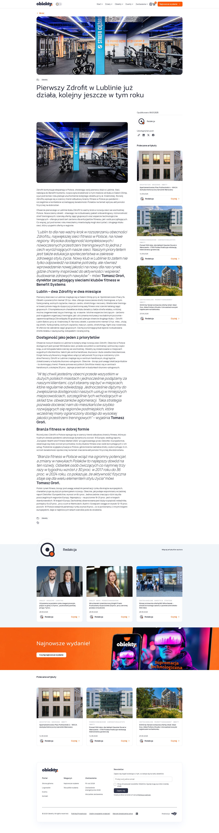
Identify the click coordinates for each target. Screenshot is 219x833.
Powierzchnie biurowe (148, 240)
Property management (163, 300)
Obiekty (45, 80)
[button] (99, 4)
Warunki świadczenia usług (123, 813)
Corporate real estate (166, 240)
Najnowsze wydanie (71, 783)
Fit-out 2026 (90, 783)
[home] (44, 4)
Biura (98, 601)
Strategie (168, 601)
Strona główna (47, 783)
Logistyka (59, 601)
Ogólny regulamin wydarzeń (99, 813)
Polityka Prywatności (79, 813)
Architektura (145, 185)
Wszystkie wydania (71, 788)
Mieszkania (156, 185)
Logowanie (46, 788)
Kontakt (45, 796)
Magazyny (50, 601)
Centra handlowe (147, 300)
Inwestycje (158, 601)
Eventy (44, 792)
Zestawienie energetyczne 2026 (93, 789)
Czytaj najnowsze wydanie (51, 655)
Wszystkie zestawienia (94, 794)
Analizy (42, 601)
